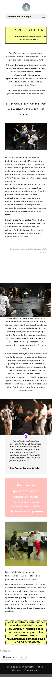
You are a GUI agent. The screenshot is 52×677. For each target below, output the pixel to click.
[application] (26, 511)
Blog (40, 667)
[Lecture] (12, 511)
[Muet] (32, 511)
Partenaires (30, 670)
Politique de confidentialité (20, 667)
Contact (16, 670)
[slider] (38, 511)
